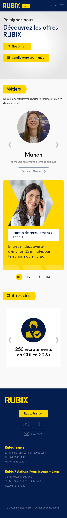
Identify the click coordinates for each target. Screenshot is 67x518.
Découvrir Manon (31, 171)
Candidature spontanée (28, 57)
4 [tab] (49, 277)
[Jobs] (11, 6)
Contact (36, 434)
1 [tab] (20, 277)
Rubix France (33, 413)
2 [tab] (29, 277)
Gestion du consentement (47, 508)
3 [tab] (39, 277)
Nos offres (19, 46)
